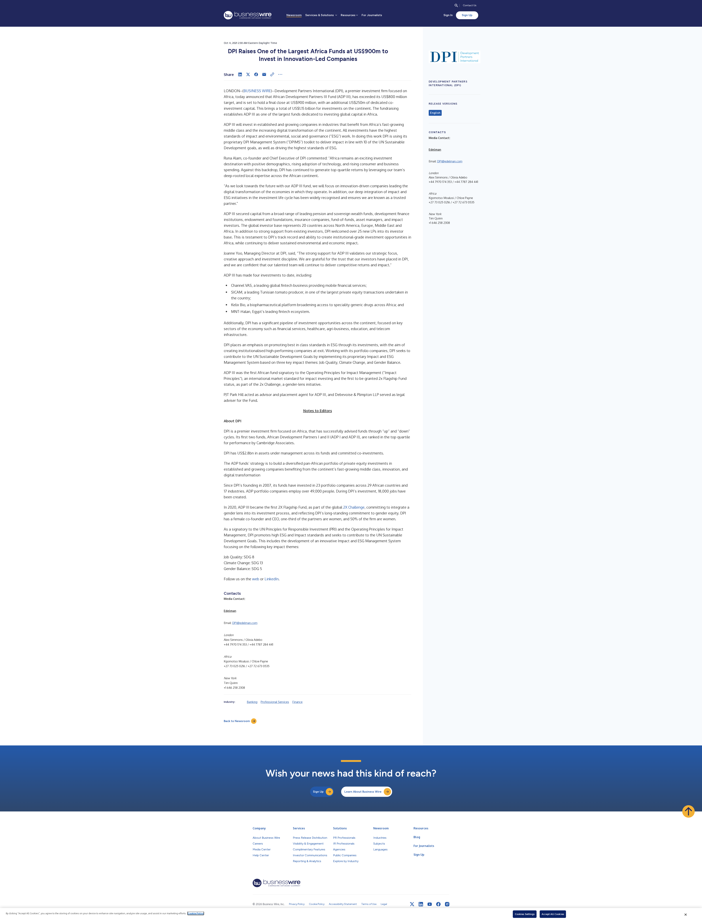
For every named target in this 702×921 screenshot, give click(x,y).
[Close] (686, 914)
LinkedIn (272, 578)
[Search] (456, 5)
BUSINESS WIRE (257, 90)
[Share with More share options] (280, 74)
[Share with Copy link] (272, 74)
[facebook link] (438, 904)
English (435, 112)
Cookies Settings (525, 914)
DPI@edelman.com (244, 623)
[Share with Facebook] (256, 74)
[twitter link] (412, 904)
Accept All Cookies (553, 914)
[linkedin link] (421, 904)
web (255, 578)
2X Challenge (354, 507)
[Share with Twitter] (248, 74)
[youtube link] (429, 904)
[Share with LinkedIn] (240, 74)
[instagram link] (447, 904)
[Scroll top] (688, 811)
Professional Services (275, 702)
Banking (252, 702)
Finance (297, 702)
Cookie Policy (196, 913)
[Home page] (247, 15)
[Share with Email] (264, 74)
